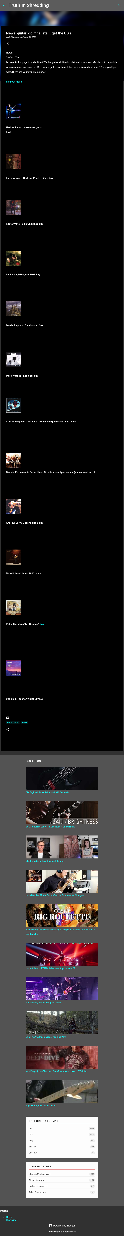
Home (9, 1217)
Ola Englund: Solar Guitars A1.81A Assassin (47, 792)
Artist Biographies (61, 1192)
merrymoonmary (69, 1232)
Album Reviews (61, 1180)
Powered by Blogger (64, 1225)
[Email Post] (8, 719)
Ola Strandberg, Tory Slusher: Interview (45, 861)
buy (42, 624)
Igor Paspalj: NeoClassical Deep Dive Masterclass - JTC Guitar (56, 1071)
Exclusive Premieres (61, 1186)
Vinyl (61, 1140)
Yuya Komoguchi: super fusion (41, 1105)
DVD (61, 1134)
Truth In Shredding (28, 5)
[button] (8, 43)
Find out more (14, 81)
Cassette (61, 1153)
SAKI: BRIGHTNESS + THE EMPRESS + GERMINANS (50, 827)
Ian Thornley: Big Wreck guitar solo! (43, 1002)
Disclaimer (11, 1220)
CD (61, 1128)
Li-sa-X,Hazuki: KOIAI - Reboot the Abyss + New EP (50, 968)
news (24, 722)
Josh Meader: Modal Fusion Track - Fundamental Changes (55, 895)
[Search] (53, 5)
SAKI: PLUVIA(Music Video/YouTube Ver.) (46, 1037)
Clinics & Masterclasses (61, 1174)
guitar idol (12, 722)
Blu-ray (61, 1146)
